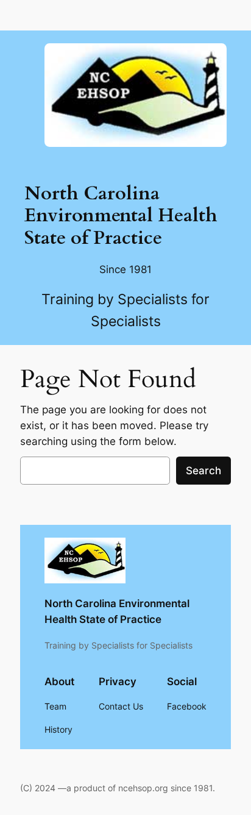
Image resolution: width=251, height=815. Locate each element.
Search (203, 470)
